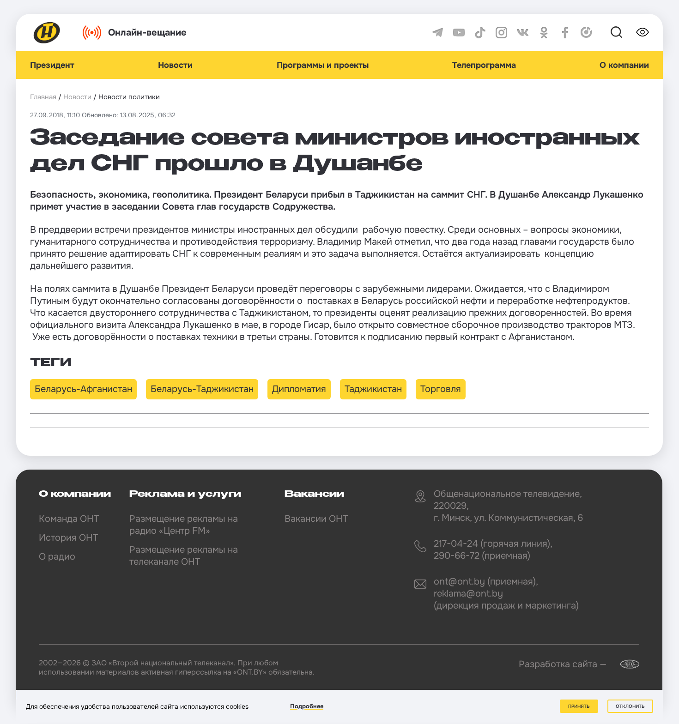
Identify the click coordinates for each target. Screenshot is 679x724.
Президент (52, 65)
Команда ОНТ (69, 519)
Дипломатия (299, 389)
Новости (175, 65)
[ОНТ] (47, 32)
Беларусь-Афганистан (83, 389)
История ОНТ (68, 537)
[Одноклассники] (544, 32)
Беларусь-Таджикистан (202, 389)
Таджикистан (373, 389)
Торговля (440, 389)
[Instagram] (501, 32)
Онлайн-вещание (147, 32)
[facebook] (565, 32)
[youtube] (459, 32)
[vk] (522, 32)
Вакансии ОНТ (316, 519)
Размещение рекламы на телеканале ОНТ (183, 555)
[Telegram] (437, 32)
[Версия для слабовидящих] (642, 32)
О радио (57, 556)
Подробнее (306, 706)
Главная (43, 97)
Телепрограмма (484, 65)
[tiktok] (480, 32)
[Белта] (624, 664)
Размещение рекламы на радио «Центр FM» (183, 525)
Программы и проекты (323, 65)
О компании (624, 65)
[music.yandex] (586, 32)
